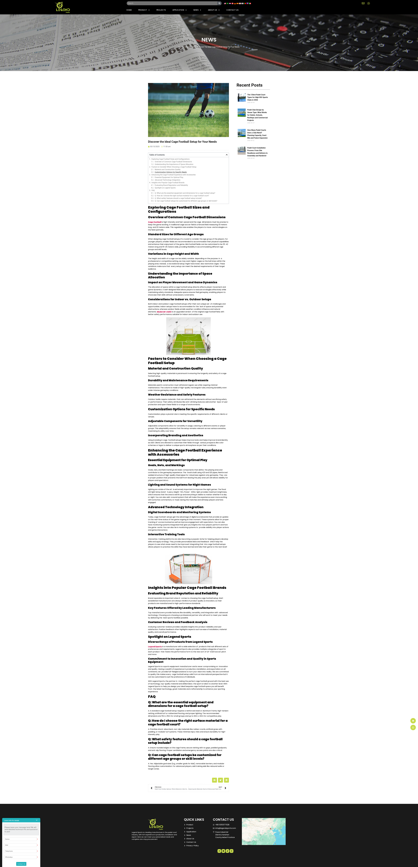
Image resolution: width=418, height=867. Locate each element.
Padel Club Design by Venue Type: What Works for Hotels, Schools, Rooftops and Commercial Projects (257, 115)
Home (181, 47)
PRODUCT (142, 10)
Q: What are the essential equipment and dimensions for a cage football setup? (185, 193)
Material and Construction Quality (167, 169)
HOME (129, 10)
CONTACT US (232, 10)
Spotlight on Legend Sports (165, 188)
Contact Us (21, 864)
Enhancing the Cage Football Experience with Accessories (174, 175)
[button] (227, 155)
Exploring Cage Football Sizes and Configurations (171, 159)
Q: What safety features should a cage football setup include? (178, 198)
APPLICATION (178, 10)
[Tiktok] (227, 851)
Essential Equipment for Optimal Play (169, 177)
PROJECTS (161, 10)
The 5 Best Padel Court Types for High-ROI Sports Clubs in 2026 (257, 97)
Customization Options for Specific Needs (171, 172)
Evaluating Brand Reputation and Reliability (171, 185)
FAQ (153, 190)
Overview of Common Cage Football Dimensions (173, 162)
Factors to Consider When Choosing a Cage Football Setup (174, 167)
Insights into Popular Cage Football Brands (168, 183)
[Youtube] (223, 851)
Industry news (190, 47)
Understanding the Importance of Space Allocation (174, 164)
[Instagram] (231, 851)
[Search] (219, 3)
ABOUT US (212, 10)
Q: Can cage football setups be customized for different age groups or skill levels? (186, 201)
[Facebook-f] (219, 851)
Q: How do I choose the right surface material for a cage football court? (182, 196)
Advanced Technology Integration (167, 180)
